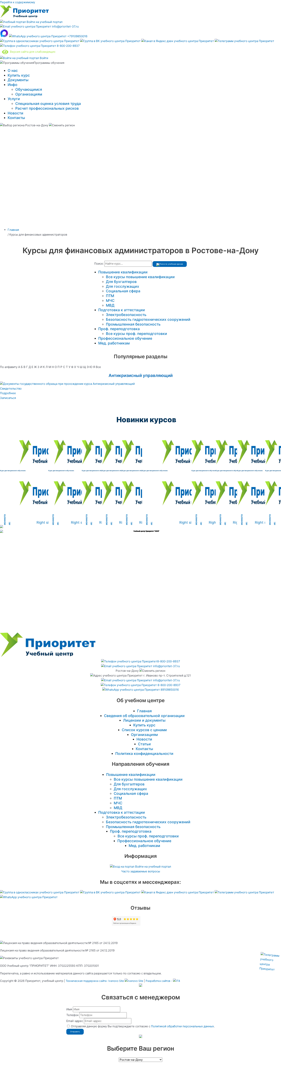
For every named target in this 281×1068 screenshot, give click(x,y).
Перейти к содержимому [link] (17, 2)
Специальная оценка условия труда (48, 103)
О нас (13, 70)
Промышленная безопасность (133, 324)
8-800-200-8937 (68, 46)
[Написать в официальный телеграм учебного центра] (244, 41)
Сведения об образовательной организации (144, 715)
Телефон (72, 1015)
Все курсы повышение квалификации (140, 277)
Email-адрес (74, 1021)
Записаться (8, 398)
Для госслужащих (122, 286)
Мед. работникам (114, 343)
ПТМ (110, 295)
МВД (110, 305)
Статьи (144, 744)
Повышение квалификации (123, 272)
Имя (69, 1009)
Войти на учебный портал (44, 22)
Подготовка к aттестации (121, 310)
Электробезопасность (126, 314)
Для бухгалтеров (121, 281)
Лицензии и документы (144, 720)
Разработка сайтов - (159, 980)
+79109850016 (77, 36)
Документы (18, 80)
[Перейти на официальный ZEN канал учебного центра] (178, 41)
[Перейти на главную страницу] (24, 17)
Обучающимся (28, 89)
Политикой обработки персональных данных (182, 1026)
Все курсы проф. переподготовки (136, 333)
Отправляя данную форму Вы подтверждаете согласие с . (143, 1026)
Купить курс (19, 75)
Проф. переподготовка (119, 329)
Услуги (14, 98)
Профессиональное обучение (125, 338)
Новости (15, 113)
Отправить (75, 1032)
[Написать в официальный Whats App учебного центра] (29, 897)
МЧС (110, 300)
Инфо (12, 84)
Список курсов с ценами (144, 730)
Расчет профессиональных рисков (47, 108)
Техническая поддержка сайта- (95, 980)
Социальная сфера (123, 291)
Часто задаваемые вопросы (140, 871)
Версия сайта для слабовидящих (31, 51)
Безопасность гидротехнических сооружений (148, 319)
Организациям (28, 94)
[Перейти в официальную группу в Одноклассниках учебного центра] (40, 41)
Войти (43, 58)
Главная (144, 711)
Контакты (16, 117)
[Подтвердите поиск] (170, 264)
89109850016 (169, 689)
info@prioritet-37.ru (65, 26)
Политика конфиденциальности (144, 753)
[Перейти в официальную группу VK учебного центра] (110, 41)
